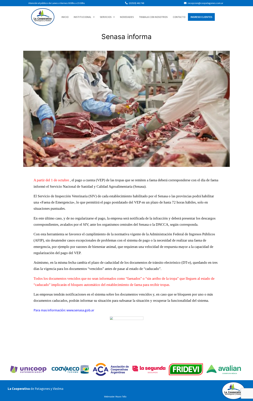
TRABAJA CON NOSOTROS (153, 17)
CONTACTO (179, 17)
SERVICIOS (106, 17)
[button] (84, 17)
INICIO (64, 17)
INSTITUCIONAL (82, 17)
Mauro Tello (120, 396)
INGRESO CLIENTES (201, 17)
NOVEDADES (127, 17)
